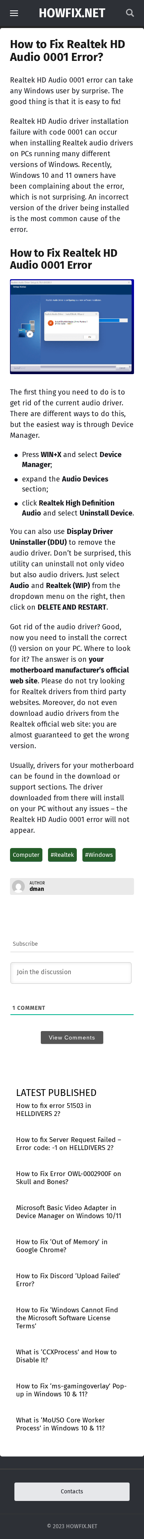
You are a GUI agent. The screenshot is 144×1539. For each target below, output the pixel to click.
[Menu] (14, 13)
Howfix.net (72, 13)
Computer (26, 854)
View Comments (72, 1037)
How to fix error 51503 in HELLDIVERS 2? (53, 1110)
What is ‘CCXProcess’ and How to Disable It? (66, 1356)
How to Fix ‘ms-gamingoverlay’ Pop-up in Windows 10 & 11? (71, 1390)
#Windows (99, 854)
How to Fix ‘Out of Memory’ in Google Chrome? (62, 1246)
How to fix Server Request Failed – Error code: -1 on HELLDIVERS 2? (68, 1144)
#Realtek (62, 854)
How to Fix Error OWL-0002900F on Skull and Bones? (68, 1178)
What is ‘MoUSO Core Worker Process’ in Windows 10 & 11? (60, 1424)
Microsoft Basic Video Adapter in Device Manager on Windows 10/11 (68, 1212)
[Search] (130, 15)
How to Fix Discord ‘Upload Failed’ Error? (68, 1280)
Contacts (72, 1491)
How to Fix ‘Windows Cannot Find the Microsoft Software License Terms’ (67, 1318)
